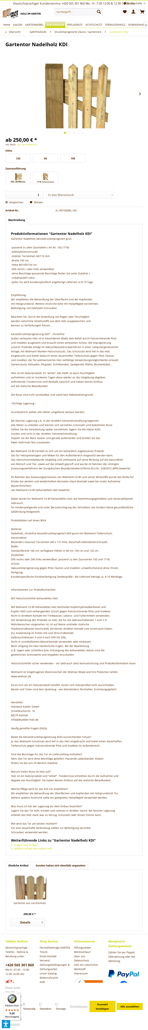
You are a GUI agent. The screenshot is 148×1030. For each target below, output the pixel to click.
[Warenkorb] (142, 11)
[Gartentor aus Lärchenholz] (29, 886)
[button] (6, 1024)
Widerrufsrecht (49, 977)
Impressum (81, 973)
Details (25, 922)
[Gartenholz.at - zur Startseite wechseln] (22, 14)
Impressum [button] (13, 1024)
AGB (42, 982)
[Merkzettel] (124, 11)
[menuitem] (79, 11)
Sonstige (61, 1008)
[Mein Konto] (133, 11)
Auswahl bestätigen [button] (102, 1006)
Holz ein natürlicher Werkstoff (86, 967)
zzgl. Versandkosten (27, 144)
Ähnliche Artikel (18, 865)
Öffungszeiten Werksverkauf (82, 950)
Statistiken (45, 1008)
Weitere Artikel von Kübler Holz (33, 848)
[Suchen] (99, 11)
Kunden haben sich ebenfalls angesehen (60, 865)
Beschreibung (16, 220)
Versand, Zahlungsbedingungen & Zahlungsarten (55, 965)
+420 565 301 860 (19, 965)
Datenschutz (81, 960)
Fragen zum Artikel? (26, 845)
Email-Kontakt (48, 956)
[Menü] (18, 994)
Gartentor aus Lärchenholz (30, 903)
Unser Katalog (48, 973)
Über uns (79, 956)
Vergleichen (15, 202)
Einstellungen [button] (79, 1006)
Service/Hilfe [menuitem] (134, 3)
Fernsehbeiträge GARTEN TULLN (55, 950)
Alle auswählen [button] (129, 1006)
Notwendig (29, 1008)
